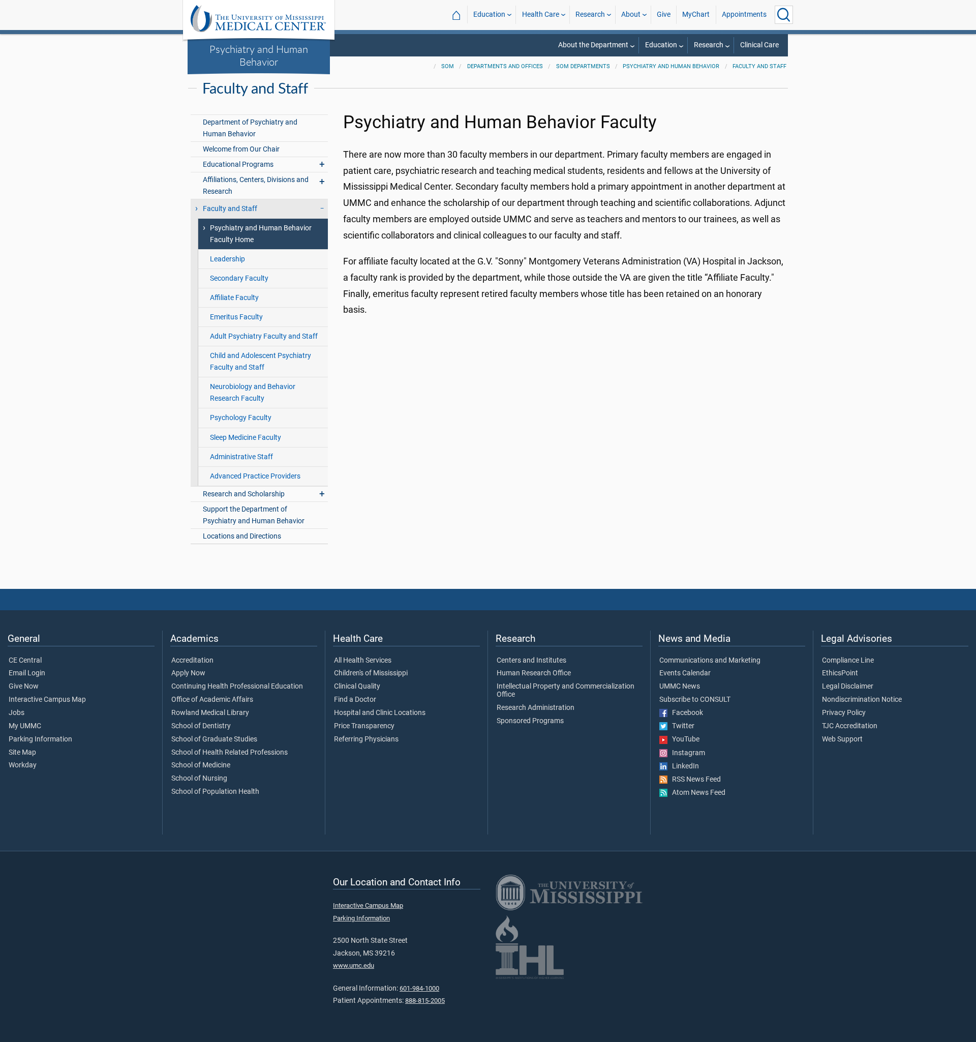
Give (663, 14)
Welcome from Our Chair (241, 149)
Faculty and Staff (759, 66)
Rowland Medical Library (210, 713)
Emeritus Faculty (236, 317)
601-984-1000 (419, 988)
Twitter (680, 726)
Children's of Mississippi (371, 673)
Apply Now (188, 673)
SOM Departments (583, 66)
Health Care (540, 14)
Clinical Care (759, 45)
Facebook (685, 713)
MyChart (696, 14)
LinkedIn (683, 766)
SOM (447, 66)
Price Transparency (364, 726)
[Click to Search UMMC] (784, 15)
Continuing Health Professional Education (237, 686)
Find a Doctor (355, 700)
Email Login (27, 673)
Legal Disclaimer (847, 686)
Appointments (744, 14)
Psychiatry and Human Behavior (258, 55)
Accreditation (192, 661)
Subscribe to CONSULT (694, 700)
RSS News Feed (694, 780)
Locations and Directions (242, 536)
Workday (23, 765)
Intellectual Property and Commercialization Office (565, 690)
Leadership (227, 259)
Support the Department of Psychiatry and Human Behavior (253, 515)
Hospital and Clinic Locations (379, 713)
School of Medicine (200, 765)
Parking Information (40, 739)
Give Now (24, 686)
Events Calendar (685, 673)
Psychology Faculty (240, 417)
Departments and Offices (505, 66)
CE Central (25, 661)
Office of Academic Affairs (212, 700)
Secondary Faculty (239, 278)
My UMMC (25, 726)
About (630, 14)
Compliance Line (848, 661)
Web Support (842, 739)
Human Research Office (534, 673)
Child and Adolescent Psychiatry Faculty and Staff (260, 361)
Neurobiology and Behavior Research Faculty (252, 392)
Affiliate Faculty (234, 297)
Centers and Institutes (531, 661)
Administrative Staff (241, 457)
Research (590, 14)
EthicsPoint (840, 673)
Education (489, 14)
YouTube (683, 739)
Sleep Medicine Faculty (245, 437)
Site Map (22, 753)
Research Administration (535, 708)
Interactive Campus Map (47, 700)
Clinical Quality (357, 686)
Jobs (16, 713)
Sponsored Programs (530, 721)
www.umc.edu (353, 965)
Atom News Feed (696, 793)
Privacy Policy (844, 713)
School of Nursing (199, 779)
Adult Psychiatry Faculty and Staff (264, 336)
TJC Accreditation (849, 726)
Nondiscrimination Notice (862, 700)
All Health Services (362, 661)
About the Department (593, 45)
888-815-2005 (425, 1000)
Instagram (686, 753)
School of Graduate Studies (214, 739)
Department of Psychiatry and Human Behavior (250, 128)
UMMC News (679, 686)
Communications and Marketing (709, 661)
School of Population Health (215, 792)
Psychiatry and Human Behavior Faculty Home (261, 234)
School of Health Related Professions (229, 753)
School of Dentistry (201, 726)
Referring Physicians (366, 739)
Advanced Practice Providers (255, 476)
